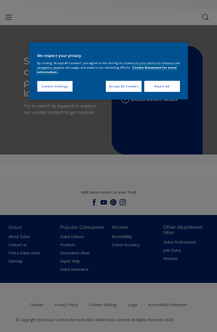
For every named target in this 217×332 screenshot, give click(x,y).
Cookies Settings (55, 86)
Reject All (162, 86)
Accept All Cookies (123, 86)
